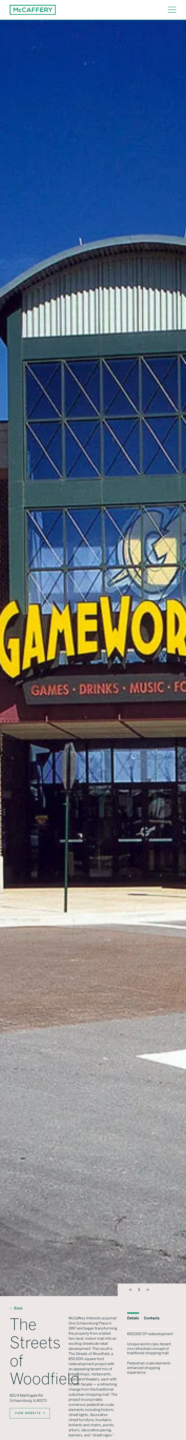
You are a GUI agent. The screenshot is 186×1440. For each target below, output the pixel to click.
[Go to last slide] (130, 1289)
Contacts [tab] (152, 1318)
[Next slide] (147, 1289)
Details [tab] (133, 1318)
